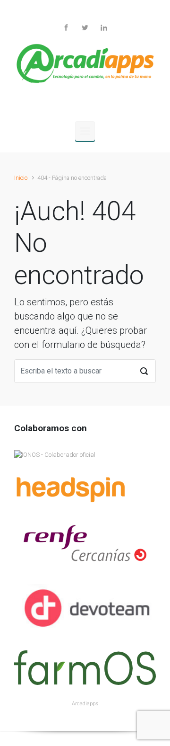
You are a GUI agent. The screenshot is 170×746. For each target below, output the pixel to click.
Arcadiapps (85, 704)
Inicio (20, 177)
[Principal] (85, 131)
